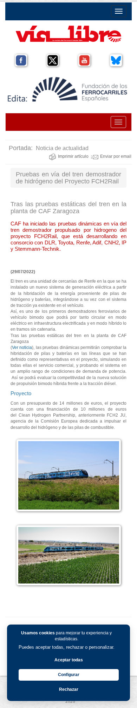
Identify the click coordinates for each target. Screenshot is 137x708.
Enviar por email (115, 156)
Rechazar (68, 689)
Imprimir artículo (73, 156)
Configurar (68, 674)
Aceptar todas (68, 660)
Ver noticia (22, 347)
